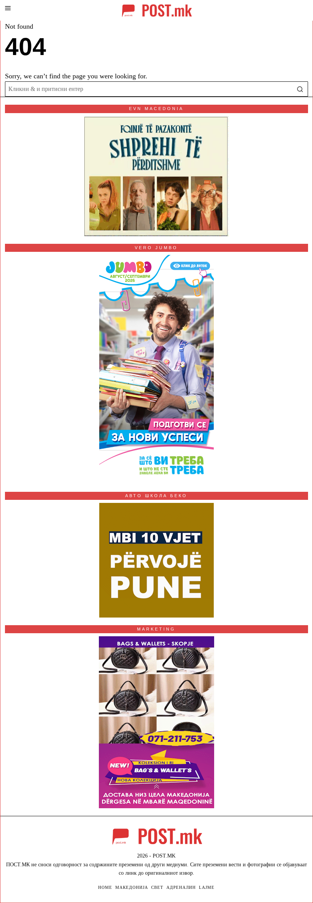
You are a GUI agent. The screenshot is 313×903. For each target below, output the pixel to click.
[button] (300, 89)
